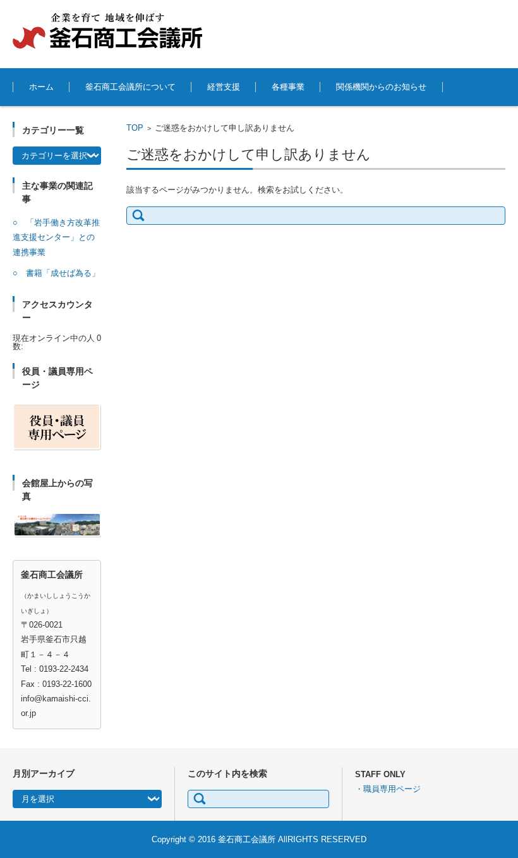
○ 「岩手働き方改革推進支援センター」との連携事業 (56, 237)
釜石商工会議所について (130, 87)
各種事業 (288, 87)
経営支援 (223, 87)
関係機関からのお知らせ (381, 87)
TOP (134, 128)
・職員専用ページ (388, 789)
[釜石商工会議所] (107, 31)
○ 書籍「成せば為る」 (56, 273)
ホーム (41, 87)
